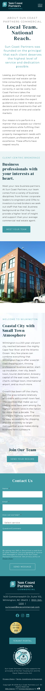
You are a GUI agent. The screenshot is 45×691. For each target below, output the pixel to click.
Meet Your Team (16, 229)
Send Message (23, 567)
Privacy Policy (7, 558)
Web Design (10, 689)
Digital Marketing (26, 689)
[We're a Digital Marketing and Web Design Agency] (38, 689)
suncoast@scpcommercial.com (22, 607)
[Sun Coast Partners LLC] (15, 5)
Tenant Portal (22, 641)
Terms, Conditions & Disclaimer (29, 679)
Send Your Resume (22, 459)
